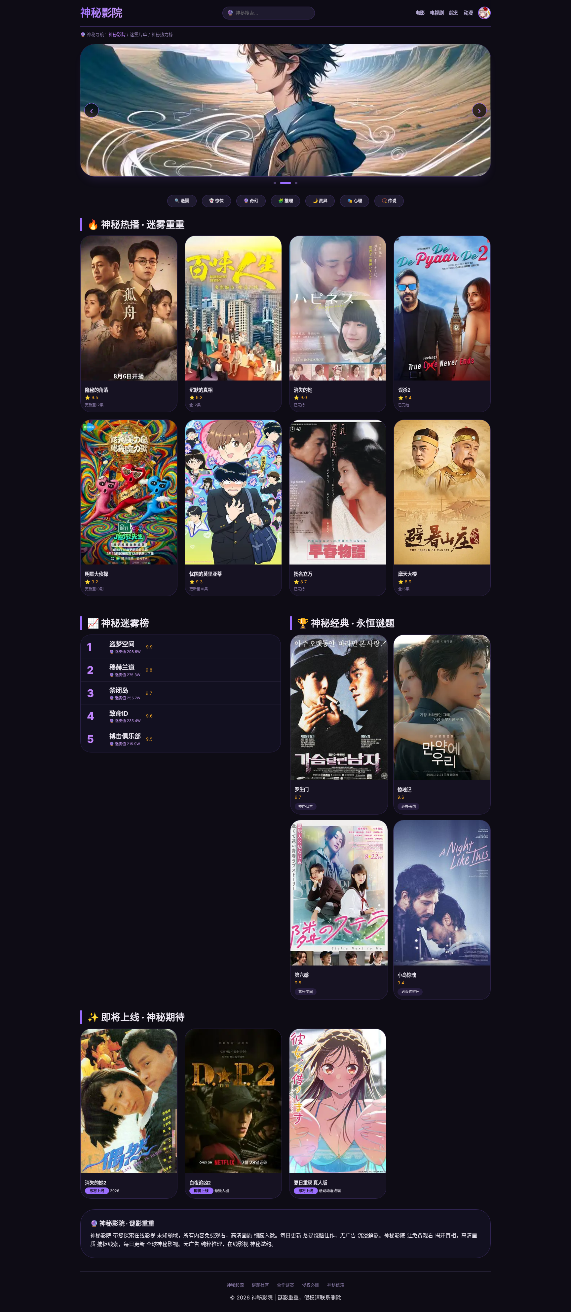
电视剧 (437, 13)
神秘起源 (235, 1285)
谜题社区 (260, 1285)
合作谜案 (285, 1285)
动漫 (468, 13)
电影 (420, 13)
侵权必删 (310, 1285)
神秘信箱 (335, 1285)
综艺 (453, 13)
